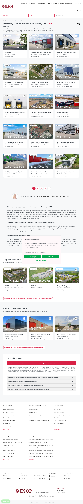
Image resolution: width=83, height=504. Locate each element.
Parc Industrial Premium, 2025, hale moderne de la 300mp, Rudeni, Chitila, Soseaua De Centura (41, 335)
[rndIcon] (24, 36)
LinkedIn (53, 473)
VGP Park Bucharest (11, 286)
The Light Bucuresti (8, 426)
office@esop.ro (25, 479)
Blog (76, 3)
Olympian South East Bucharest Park (64, 415)
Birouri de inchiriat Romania (10, 439)
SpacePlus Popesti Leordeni (40, 142)
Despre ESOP (68, 3)
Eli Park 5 (8, 52)
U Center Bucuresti (8, 418)
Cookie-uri (43, 252)
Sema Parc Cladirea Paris (35, 415)
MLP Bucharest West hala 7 (13, 172)
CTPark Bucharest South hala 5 (15, 142)
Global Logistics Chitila (60, 420)
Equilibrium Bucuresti (9, 420)
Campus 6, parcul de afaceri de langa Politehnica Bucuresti (41, 453)
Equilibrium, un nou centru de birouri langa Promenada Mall (41, 450)
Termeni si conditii (30, 252)
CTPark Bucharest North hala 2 (15, 82)
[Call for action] (15, 196)
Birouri (33, 3)
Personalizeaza (41, 260)
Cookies (66, 475)
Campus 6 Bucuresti (8, 412)
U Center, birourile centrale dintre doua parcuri (41, 448)
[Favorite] (80, 9)
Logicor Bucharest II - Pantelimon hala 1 (67, 82)
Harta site (67, 478)
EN (80, 3)
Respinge (33, 257)
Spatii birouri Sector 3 (9, 453)
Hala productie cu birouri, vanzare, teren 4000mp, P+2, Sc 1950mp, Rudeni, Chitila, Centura (67, 335)
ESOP (4, 20)
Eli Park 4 (34, 286)
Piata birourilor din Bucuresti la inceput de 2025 (41, 439)
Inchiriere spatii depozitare (65, 142)
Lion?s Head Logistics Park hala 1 (15, 112)
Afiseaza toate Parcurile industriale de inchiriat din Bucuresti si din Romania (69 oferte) (28, 298)
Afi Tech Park (6, 423)
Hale (49, 3)
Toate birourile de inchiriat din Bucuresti (39, 420)
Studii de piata (7, 478)
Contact (21, 473)
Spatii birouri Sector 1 (9, 448)
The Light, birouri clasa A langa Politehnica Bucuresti (41, 456)
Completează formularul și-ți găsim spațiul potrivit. (53, 196)
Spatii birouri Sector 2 (9, 450)
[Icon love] (24, 37)
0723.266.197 (24, 476)
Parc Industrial (41, 3)
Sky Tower (31, 418)
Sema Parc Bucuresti (9, 415)
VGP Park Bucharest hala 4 (39, 82)
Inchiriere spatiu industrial (65, 172)
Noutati (5, 475)
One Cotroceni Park (8, 409)
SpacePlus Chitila (62, 112)
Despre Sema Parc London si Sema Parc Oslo (41, 445)
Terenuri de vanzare (58, 3)
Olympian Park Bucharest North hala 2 (67, 52)
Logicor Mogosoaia (59, 412)
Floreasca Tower (33, 409)
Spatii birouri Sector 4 (9, 456)
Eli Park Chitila (57, 409)
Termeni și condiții (69, 473)
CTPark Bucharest (58, 426)
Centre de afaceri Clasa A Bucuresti (12, 442)
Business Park (24, 3)
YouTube (53, 479)
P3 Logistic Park (58, 418)
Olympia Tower (33, 412)
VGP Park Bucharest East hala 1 (41, 112)
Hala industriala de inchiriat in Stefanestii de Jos (41, 172)
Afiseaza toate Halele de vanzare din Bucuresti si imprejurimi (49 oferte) (24, 347)
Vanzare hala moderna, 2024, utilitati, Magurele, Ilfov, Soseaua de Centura (15, 335)
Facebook (54, 476)
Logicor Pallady (62, 286)
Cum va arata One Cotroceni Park (38, 442)
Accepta (50, 257)
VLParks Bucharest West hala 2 (41, 52)
